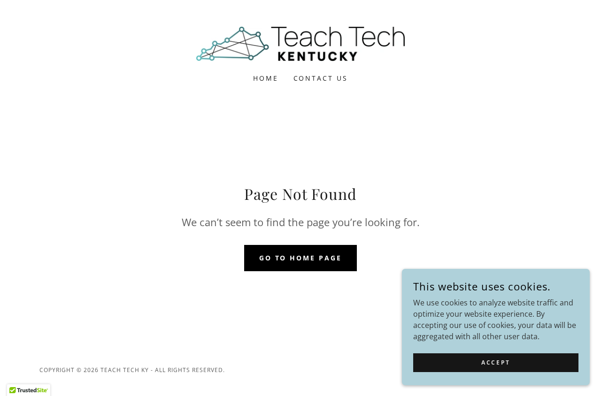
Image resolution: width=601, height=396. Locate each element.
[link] (300, 43)
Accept (495, 362)
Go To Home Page (300, 257)
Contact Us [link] (320, 78)
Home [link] (265, 78)
